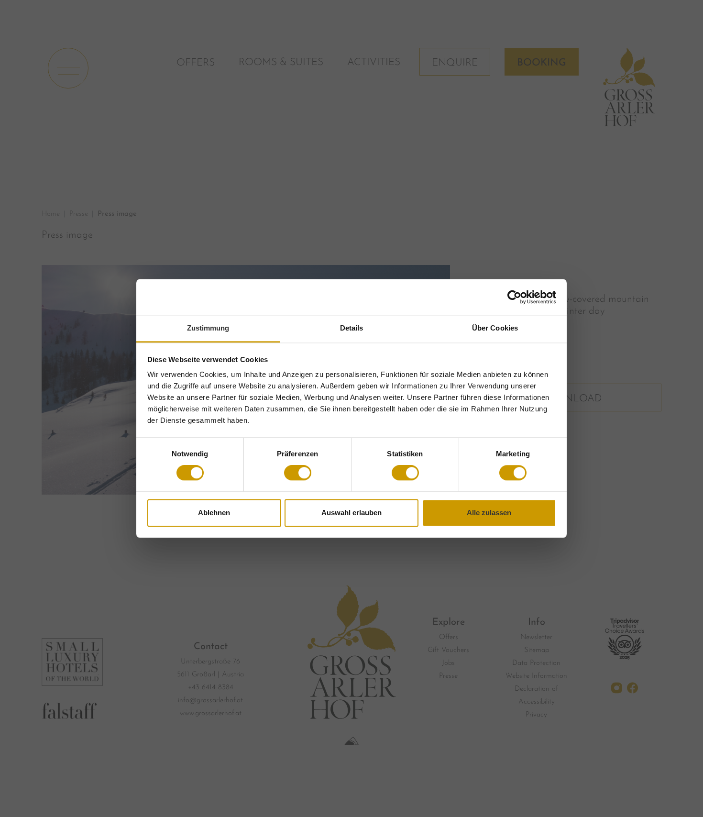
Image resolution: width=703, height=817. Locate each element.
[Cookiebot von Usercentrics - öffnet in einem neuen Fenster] (514, 297)
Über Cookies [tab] (495, 328)
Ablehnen (214, 512)
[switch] (297, 473)
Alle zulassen (489, 512)
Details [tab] (351, 328)
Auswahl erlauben (351, 512)
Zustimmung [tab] (208, 328)
